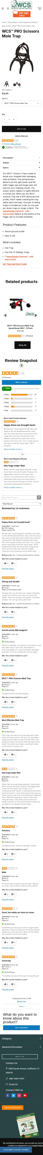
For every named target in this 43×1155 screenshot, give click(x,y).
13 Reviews (6, 144)
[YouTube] (25, 1095)
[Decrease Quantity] (4, 119)
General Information (12, 1047)
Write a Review (16, 144)
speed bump (8, 211)
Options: (5, 98)
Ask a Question (21, 1028)
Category (6, 1038)
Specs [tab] (5, 167)
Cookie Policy (37, 1146)
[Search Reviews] (39, 497)
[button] (6, 84)
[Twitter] (13, 1095)
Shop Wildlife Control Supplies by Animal (22, 22)
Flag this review (8, 568)
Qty (3, 114)
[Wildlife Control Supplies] (21, 4)
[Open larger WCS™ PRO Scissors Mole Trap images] (21, 58)
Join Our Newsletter (12, 1108)
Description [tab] (8, 158)
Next (21, 1006)
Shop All (22, 345)
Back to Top (21, 1001)
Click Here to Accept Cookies (16, 1150)
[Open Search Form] (8, 8)
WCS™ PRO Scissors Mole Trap (24, 26)
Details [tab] (6, 162)
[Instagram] (19, 1095)
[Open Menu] (2, 8)
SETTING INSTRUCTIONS (15, 264)
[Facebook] (8, 1095)
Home (4, 22)
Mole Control (6, 26)
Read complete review (12, 449)
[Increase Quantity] (13, 119)
